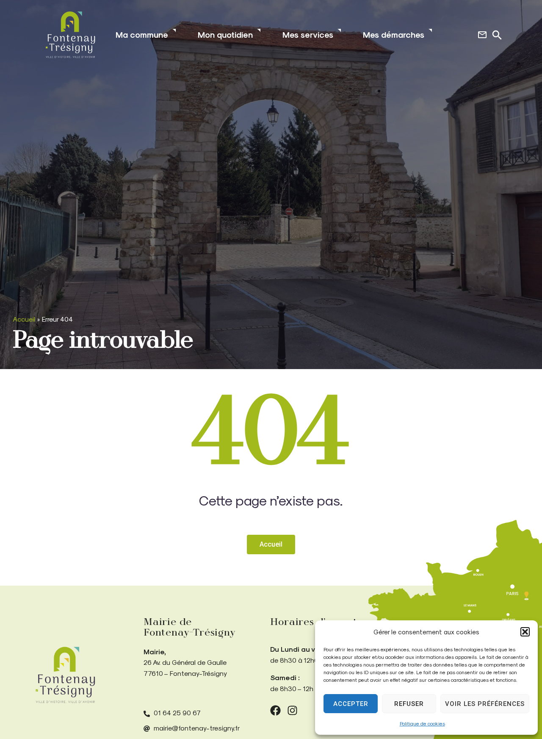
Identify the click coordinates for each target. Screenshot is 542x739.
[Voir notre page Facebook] (275, 710)
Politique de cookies (422, 723)
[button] (525, 632)
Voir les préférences (485, 704)
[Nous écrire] (482, 35)
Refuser (409, 704)
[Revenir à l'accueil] (65, 674)
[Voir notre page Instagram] (292, 710)
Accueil (24, 319)
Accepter (350, 704)
